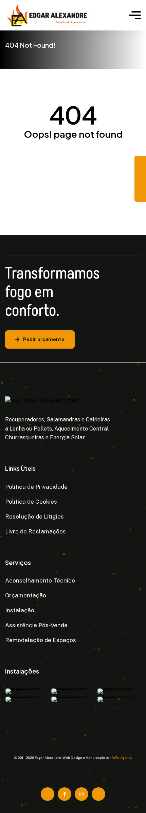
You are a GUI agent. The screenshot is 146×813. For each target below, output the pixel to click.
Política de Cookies (31, 501)
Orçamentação (25, 595)
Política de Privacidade (36, 486)
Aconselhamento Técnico (40, 580)
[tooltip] (140, 161)
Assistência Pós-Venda (36, 625)
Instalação (19, 610)
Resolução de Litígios (34, 516)
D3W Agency (121, 757)
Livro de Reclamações (35, 531)
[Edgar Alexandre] (61, 15)
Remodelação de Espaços (40, 640)
